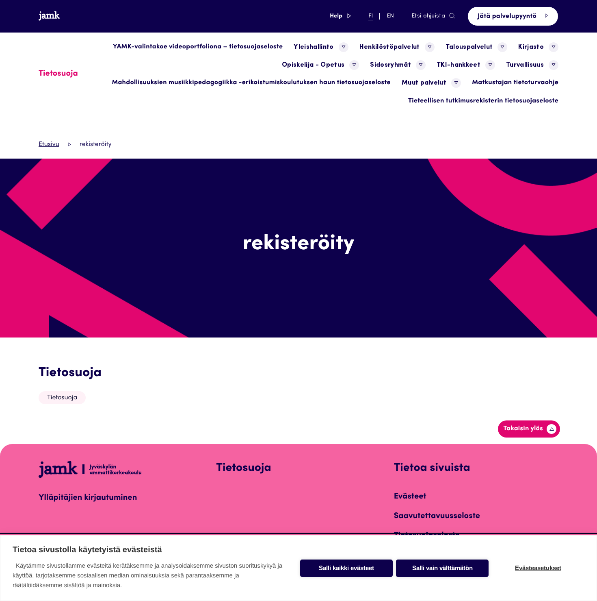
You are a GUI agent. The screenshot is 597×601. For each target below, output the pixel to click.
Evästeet (410, 497)
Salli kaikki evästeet (346, 567)
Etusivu (49, 145)
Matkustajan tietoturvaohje (515, 83)
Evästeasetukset (538, 567)
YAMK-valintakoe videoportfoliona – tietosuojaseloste (198, 47)
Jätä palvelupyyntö (508, 16)
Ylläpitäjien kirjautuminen (88, 498)
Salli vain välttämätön (442, 567)
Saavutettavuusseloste (437, 516)
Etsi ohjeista (428, 16)
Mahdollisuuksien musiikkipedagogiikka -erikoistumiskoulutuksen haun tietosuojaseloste (251, 83)
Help (340, 16)
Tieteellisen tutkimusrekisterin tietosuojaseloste (483, 101)
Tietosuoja (70, 373)
